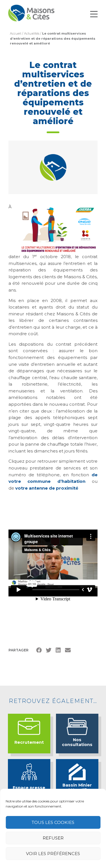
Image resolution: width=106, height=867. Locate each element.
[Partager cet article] (68, 650)
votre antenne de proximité (46, 488)
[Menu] (94, 14)
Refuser (53, 838)
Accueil (15, 33)
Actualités (31, 33)
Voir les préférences (53, 853)
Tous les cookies (53, 822)
